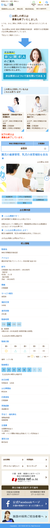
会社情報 (6, 459)
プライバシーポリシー (11, 466)
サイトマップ (32, 466)
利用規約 (30, 459)
